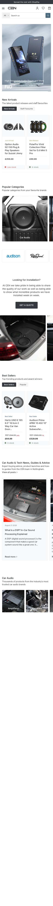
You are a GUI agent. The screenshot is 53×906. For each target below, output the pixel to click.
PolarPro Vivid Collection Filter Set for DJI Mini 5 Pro (38, 149)
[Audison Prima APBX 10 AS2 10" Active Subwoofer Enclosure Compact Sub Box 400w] (38, 403)
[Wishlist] (43, 8)
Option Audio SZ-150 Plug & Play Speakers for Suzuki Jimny (13, 149)
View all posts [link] (9, 472)
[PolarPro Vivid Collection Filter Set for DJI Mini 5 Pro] (38, 127)
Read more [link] (10, 557)
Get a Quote (27, 305)
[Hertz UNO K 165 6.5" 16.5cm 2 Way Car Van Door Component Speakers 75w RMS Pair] (14, 403)
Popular (23, 384)
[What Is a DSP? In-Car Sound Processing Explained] (25, 500)
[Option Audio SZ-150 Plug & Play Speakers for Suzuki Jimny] (14, 127)
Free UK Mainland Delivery (26, 2)
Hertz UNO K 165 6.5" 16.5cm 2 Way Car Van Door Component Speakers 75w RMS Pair (14, 425)
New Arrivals (9, 109)
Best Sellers (9, 384)
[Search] (48, 15)
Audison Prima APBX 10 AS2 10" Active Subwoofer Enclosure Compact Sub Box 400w (38, 425)
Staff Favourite (26, 109)
